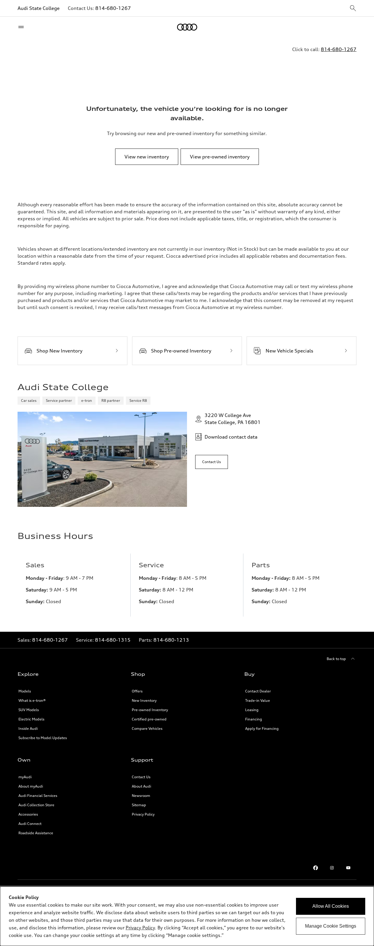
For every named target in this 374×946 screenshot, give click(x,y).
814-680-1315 (113, 640)
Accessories (28, 814)
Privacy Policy (143, 814)
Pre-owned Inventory (150, 710)
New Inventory (144, 700)
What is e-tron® (32, 700)
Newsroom (141, 795)
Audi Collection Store (36, 805)
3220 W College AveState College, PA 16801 (233, 418)
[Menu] (22, 27)
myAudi (25, 777)
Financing (253, 719)
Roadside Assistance (35, 833)
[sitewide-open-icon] (352, 9)
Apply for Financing (262, 728)
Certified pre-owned (149, 719)
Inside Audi (28, 728)
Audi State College (39, 8)
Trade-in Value (257, 700)
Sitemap (139, 805)
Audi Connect (29, 823)
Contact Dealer (258, 691)
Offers (137, 691)
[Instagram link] (332, 868)
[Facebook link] (315, 868)
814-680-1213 (171, 640)
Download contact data (231, 437)
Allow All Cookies (330, 906)
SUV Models (28, 710)
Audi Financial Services (37, 795)
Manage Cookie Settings (330, 926)
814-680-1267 (113, 8)
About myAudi (30, 786)
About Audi (141, 786)
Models (24, 691)
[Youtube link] (348, 868)
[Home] (187, 27)
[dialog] (187, 916)
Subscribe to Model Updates (42, 738)
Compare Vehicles (147, 728)
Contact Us (141, 777)
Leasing (252, 710)
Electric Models (31, 719)
